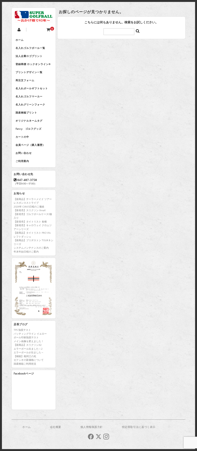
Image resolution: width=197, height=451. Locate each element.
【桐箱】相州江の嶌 (25, 356)
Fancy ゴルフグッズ (29, 129)
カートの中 (22, 137)
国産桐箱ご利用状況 (25, 364)
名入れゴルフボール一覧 (30, 48)
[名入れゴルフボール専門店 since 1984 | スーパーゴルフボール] (34, 20)
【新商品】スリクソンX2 (28, 345)
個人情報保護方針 (91, 427)
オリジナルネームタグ (29, 120)
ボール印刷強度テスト (26, 337)
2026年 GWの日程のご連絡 (29, 206)
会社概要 (55, 427)
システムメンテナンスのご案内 (31, 248)
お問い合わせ (24, 153)
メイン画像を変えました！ (29, 341)
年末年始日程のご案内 (26, 251)
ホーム (20, 40)
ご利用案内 (22, 161)
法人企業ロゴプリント (29, 56)
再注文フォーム (25, 80)
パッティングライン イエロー (30, 334)
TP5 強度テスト (22, 330)
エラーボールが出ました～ (29, 352)
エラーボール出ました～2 (28, 349)
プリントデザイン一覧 (29, 72)
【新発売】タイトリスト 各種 (30, 221)
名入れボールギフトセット (32, 88)
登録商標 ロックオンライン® (33, 64)
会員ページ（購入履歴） (30, 145)
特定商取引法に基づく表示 (138, 427)
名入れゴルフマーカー (29, 96)
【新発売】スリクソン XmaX (30, 210)
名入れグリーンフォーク (30, 104)
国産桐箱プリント (26, 112)
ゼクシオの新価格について (29, 360)
